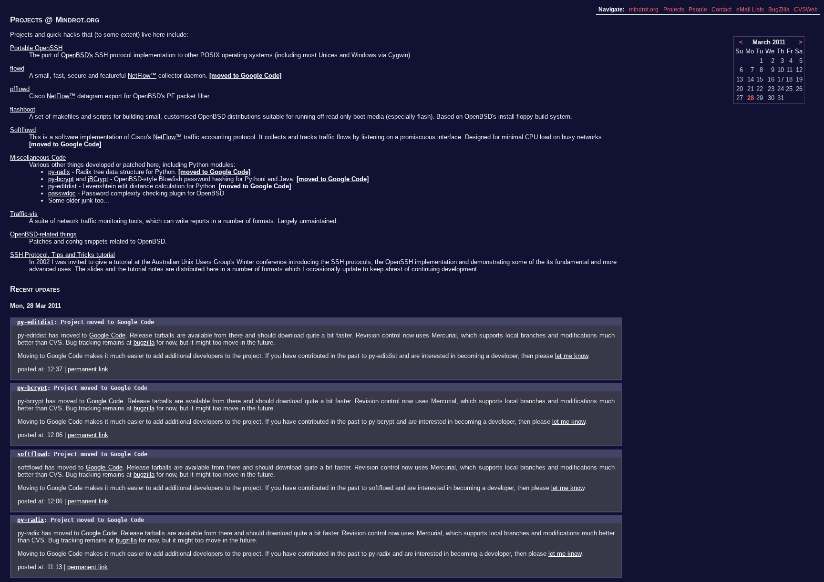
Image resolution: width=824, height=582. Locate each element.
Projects (673, 9)
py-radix (59, 171)
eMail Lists (750, 9)
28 (750, 98)
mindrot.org (644, 9)
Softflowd (23, 129)
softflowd (32, 454)
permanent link (88, 369)
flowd (17, 68)
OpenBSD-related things (43, 234)
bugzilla (144, 342)
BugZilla (779, 9)
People (698, 9)
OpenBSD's (77, 55)
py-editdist (62, 186)
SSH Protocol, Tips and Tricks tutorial (62, 254)
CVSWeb (806, 9)
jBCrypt (98, 179)
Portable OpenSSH (36, 47)
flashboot (22, 109)
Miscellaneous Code (38, 157)
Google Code (107, 335)
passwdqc (62, 193)
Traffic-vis (24, 213)
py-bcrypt (61, 179)
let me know (571, 355)
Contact (721, 9)
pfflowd (20, 88)
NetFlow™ (142, 75)
